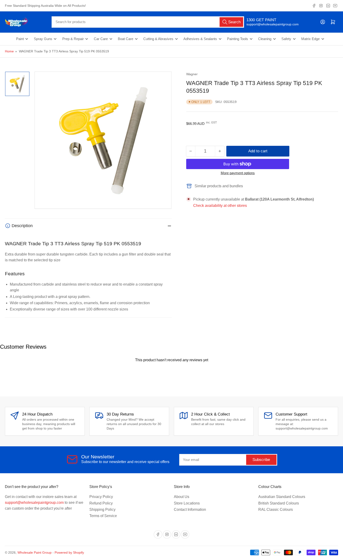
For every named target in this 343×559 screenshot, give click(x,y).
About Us (181, 497)
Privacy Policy (101, 497)
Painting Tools (237, 39)
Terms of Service (103, 516)
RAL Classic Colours (275, 509)
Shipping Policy (102, 509)
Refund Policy (101, 503)
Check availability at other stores (220, 206)
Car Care (101, 39)
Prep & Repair (73, 39)
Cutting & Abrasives (158, 39)
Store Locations (187, 503)
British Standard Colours (278, 503)
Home (9, 51)
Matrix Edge (310, 39)
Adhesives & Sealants (200, 39)
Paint (20, 39)
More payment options (238, 173)
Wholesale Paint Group (35, 552)
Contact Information (190, 509)
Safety (286, 39)
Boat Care (125, 39)
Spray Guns (43, 39)
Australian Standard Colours (281, 497)
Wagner (192, 74)
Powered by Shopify (69, 552)
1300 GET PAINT (261, 20)
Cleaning (264, 39)
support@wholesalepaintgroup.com (268, 24)
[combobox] (148, 22)
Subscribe (261, 459)
